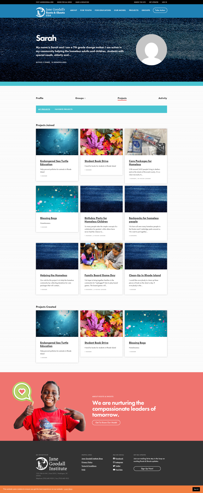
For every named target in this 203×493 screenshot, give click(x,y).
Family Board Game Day (100, 275)
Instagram (119, 462)
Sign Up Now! (147, 468)
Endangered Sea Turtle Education (54, 162)
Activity (162, 98)
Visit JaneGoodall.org (44, 2)
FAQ (83, 469)
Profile (39, 98)
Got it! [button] (196, 489)
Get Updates (153, 2)
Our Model (120, 10)
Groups (146, 10)
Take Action (160, 10)
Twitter (117, 466)
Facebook (119, 458)
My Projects (44, 109)
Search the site (140, 2)
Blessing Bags (48, 218)
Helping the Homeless (53, 275)
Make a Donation (82, 2)
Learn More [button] (68, 489)
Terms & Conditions (89, 466)
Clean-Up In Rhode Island (145, 275)
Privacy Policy (87, 462)
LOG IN (164, 2)
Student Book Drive (96, 161)
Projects (134, 10)
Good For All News (64, 2)
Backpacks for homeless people (144, 219)
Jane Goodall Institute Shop (92, 458)
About (73, 10)
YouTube (119, 469)
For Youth (86, 10)
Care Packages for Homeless (140, 162)
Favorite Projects (64, 109)
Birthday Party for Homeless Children (96, 219)
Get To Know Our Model (106, 422)
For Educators (103, 10)
